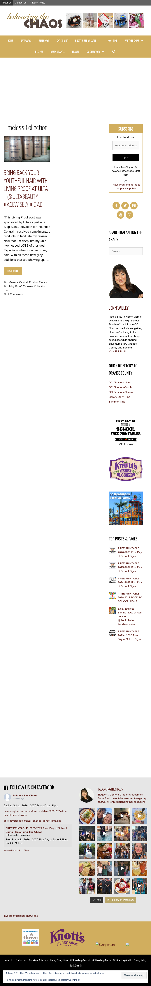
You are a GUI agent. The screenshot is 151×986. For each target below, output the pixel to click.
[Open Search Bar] (114, 52)
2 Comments (15, 294)
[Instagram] (129, 215)
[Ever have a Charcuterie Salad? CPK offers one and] (87, 868)
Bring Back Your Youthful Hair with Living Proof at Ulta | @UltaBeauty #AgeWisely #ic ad (26, 189)
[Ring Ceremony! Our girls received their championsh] (139, 851)
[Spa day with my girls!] (139, 868)
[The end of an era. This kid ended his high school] (104, 886)
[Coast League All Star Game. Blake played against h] (87, 886)
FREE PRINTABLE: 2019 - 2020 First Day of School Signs (129, 635)
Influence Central (18, 282)
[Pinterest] (134, 205)
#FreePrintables (52, 820)
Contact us (21, 2)
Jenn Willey (119, 308)
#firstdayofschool (13, 820)
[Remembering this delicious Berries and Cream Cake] (104, 851)
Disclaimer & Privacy (38, 960)
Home (10, 41)
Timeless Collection (34, 286)
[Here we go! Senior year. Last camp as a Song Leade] (87, 851)
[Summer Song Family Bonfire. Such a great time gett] (104, 816)
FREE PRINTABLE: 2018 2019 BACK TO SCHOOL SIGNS (130, 597)
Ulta (6, 290)
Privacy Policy (37, 2)
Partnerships (132, 41)
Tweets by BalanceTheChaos (21, 915)
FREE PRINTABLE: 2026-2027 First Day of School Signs (130, 552)
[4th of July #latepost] (122, 868)
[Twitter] (125, 205)
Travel (75, 52)
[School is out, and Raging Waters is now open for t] (139, 886)
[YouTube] (120, 215)
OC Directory (93, 52)
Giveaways (25, 41)
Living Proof (15, 286)
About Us (7, 2)
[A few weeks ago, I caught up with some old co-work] (104, 868)
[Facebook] (116, 205)
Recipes (39, 52)
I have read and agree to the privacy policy (125, 186)
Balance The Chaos (25, 795)
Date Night (62, 41)
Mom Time (112, 41)
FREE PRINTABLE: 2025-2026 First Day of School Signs (130, 567)
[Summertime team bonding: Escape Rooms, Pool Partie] (122, 851)
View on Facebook (12, 850)
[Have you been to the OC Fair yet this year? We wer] (122, 833)
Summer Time (117, 401)
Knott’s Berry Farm (85, 41)
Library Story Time (119, 396)
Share (26, 850)
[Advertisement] (75, 85)
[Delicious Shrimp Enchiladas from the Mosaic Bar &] (87, 816)
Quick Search (76, 965)
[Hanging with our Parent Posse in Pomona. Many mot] (139, 833)
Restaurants (57, 52)
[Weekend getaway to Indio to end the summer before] (122, 816)
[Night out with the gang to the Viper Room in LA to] (87, 833)
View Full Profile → (120, 351)
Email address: (125, 137)
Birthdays (44, 41)
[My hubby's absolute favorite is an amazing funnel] (122, 886)
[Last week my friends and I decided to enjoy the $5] (139, 816)
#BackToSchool (33, 820)
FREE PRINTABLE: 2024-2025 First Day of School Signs (130, 582)
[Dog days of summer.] (104, 833)
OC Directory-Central (121, 392)
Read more (12, 271)
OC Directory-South (120, 387)
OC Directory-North (120, 382)
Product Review (38, 282)
